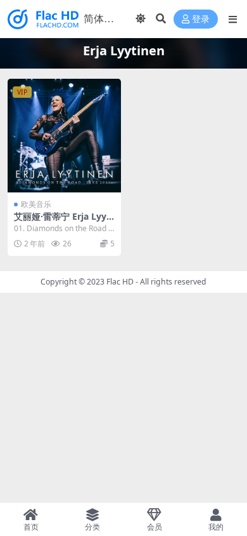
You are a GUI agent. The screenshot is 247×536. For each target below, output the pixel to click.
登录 (201, 19)
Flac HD (120, 281)
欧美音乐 (36, 204)
